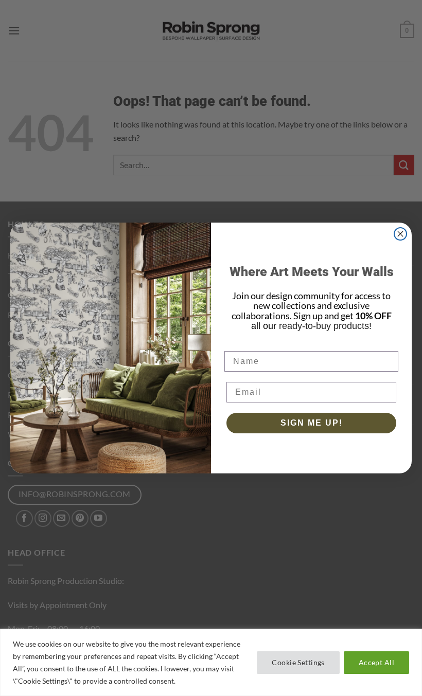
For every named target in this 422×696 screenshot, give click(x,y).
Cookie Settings (298, 662)
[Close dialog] (400, 234)
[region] (211, 662)
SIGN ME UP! (311, 422)
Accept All (376, 662)
